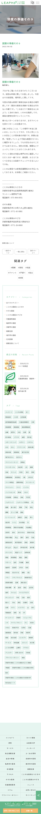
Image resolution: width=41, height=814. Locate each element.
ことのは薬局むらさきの (15, 307)
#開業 (13, 267)
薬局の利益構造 (18, 527)
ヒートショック (10, 517)
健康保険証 (19, 482)
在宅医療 (9, 339)
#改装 (27, 267)
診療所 (25, 602)
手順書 (21, 562)
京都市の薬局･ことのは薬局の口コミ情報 (18, 663)
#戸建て (22, 272)
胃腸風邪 (8, 613)
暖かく (7, 602)
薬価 (26, 542)
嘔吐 (31, 507)
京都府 (18, 618)
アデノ (7, 577)
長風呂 (20, 517)
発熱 (15, 613)
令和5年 (20, 467)
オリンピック (9, 597)
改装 (6, 472)
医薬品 (16, 497)
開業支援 (9, 331)
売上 (16, 537)
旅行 (32, 607)
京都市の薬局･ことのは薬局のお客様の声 (18, 678)
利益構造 (28, 527)
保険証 (22, 462)
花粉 (23, 597)
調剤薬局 (8, 633)
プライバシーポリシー (12, 657)
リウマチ (16, 437)
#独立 (30, 272)
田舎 (19, 587)
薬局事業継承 (26, 427)
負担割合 (17, 477)
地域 (27, 567)
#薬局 (20, 267)
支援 (6, 607)
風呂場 (7, 522)
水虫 (19, 432)
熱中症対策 (23, 547)
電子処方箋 (25, 452)
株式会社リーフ (10, 683)
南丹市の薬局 (11, 335)
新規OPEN (15, 628)
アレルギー (8, 652)
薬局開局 (16, 427)
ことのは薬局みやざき (14, 315)
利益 (32, 537)
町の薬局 (8, 437)
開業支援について (8, 243)
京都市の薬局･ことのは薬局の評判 (22, 668)
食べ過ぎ (13, 507)
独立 (27, 472)
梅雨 (23, 437)
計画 (31, 602)
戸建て (21, 472)
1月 (26, 467)
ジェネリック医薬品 (22, 502)
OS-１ (12, 447)
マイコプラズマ (24, 592)
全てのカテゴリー (12, 303)
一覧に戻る (20, 251)
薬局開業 (8, 427)
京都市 (28, 633)
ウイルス (13, 592)
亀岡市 (7, 567)
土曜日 (18, 647)
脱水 (6, 673)
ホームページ (9, 618)
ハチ (6, 623)
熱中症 (29, 437)
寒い (31, 517)
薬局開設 (8, 527)
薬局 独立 (24, 582)
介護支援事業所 (24, 422)
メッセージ (8, 412)
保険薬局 (16, 452)
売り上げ (8, 547)
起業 (16, 582)
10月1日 (30, 477)
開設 (6, 557)
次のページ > (33, 251)
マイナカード (30, 482)
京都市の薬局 (11, 327)
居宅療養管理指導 (10, 422)
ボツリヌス (8, 552)
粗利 (27, 537)
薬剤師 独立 (28, 577)
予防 (17, 597)
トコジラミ (21, 607)
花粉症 (28, 652)
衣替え (32, 623)
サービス (8, 642)
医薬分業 (30, 447)
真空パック (18, 552)
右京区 (23, 628)
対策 (32, 422)
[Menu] (37, 2)
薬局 (6, 638)
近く (27, 412)
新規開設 (13, 557)
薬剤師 (31, 638)
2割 (24, 477)
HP (24, 613)
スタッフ (24, 642)
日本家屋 (22, 522)
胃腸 (20, 507)
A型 (28, 572)
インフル (26, 487)
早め (13, 602)
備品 (20, 557)
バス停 (16, 417)
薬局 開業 (8, 587)
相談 (23, 657)
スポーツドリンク (10, 442)
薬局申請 (8, 452)
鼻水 (13, 532)
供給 (21, 497)
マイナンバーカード (11, 462)
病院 (19, 602)
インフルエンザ (10, 492)
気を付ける (15, 572)
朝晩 (23, 572)
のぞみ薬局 (10, 311)
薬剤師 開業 (9, 582)
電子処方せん (9, 457)
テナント (13, 472)
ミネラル (30, 442)
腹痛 (6, 507)
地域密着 (16, 642)
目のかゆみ (21, 532)
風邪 (6, 592)
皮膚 (6, 432)
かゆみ (7, 628)
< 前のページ (8, 251)
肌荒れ (13, 432)
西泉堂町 (8, 417)
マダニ (13, 607)
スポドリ (22, 442)
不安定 (28, 497)
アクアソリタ (21, 447)
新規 (32, 472)
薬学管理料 (18, 542)
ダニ (26, 623)
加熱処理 (27, 552)
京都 (21, 633)
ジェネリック (9, 502)
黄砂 (21, 537)
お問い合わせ (19, 652)
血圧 (26, 517)
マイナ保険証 (9, 482)
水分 (6, 447)
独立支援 (13, 638)
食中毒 (32, 547)
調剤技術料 (8, 542)
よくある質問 (9, 647)
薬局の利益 (30, 532)
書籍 (26, 557)
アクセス (26, 647)
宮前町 (14, 567)
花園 (29, 628)
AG (32, 502)
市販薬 (7, 668)
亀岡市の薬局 (11, 323)
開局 (21, 512)
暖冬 (28, 597)
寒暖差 (7, 572)
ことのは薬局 (19, 412)
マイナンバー (9, 487)
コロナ (26, 492)
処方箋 (32, 642)
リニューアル (27, 618)
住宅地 (31, 587)
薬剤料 (32, 542)
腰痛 (6, 512)
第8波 (19, 492)
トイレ (14, 522)
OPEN (21, 567)
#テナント (12, 272)
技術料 (7, 532)
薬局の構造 (8, 537)
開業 (31, 467)
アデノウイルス (17, 577)
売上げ (16, 547)
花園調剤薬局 (11, 319)
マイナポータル (10, 467)
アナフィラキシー (16, 623)
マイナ (18, 487)
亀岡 (27, 562)
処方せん (19, 457)
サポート (8, 562)
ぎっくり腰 (14, 512)
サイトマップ (31, 795)
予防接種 (8, 497)
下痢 (26, 507)
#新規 (20, 277)
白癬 (24, 432)
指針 (15, 562)
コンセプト (22, 638)
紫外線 (16, 633)
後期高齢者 (8, 477)
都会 (25, 587)
